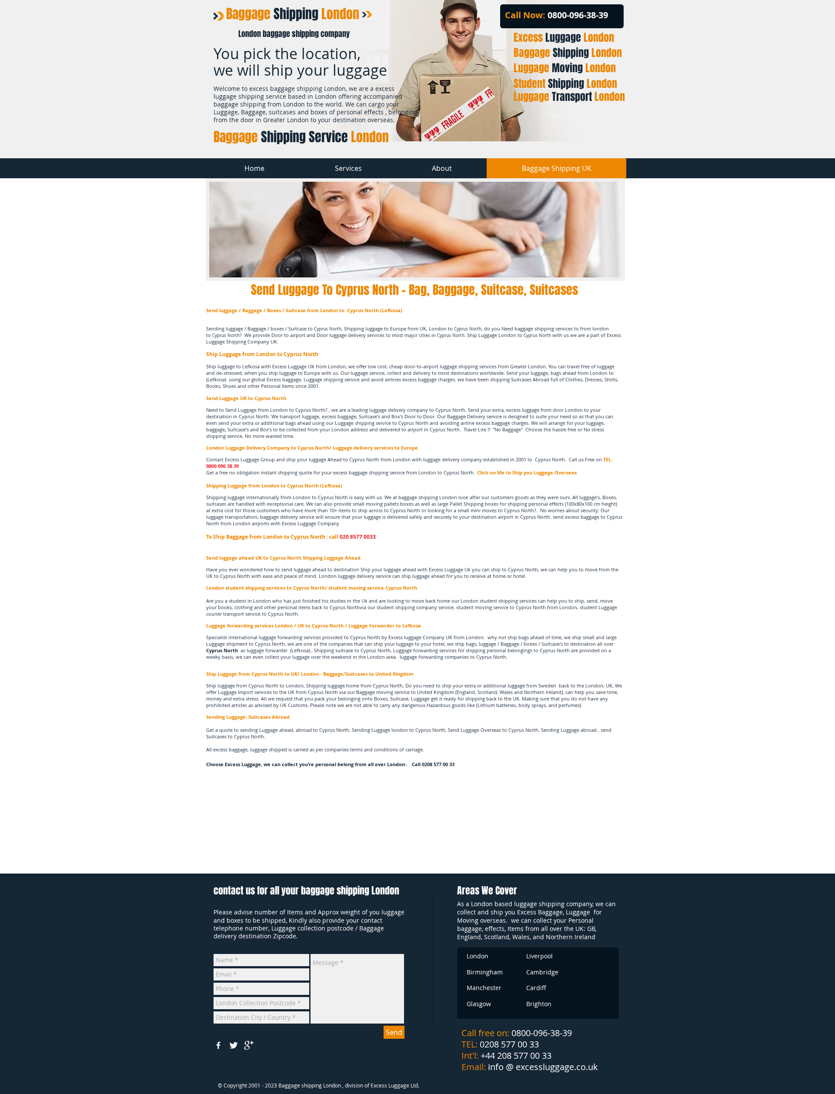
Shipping (292, 13)
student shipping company (407, 607)
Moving (565, 68)
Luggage (564, 37)
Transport (569, 96)
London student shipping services (245, 587)
